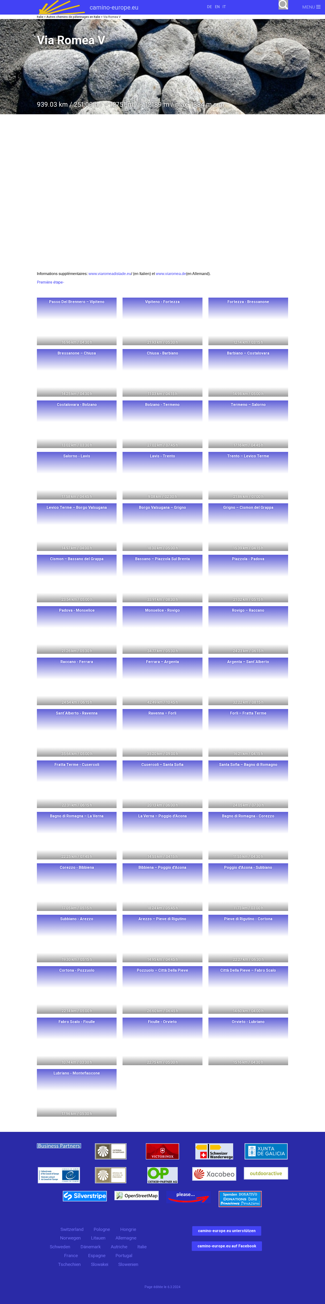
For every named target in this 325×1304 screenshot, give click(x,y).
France (71, 1255)
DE (209, 7)
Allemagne (125, 1238)
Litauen (98, 1238)
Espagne (96, 1255)
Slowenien (128, 1264)
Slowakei (99, 1264)
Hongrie (128, 1229)
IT (224, 7)
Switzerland (72, 1229)
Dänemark (90, 1246)
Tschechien (69, 1264)
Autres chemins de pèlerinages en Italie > (74, 17)
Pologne (102, 1229)
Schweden (60, 1246)
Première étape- (50, 282)
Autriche (119, 1246)
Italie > (41, 17)
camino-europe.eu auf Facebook (226, 1246)
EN (217, 7)
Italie (142, 1246)
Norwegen (70, 1238)
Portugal (123, 1255)
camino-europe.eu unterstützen (227, 1231)
